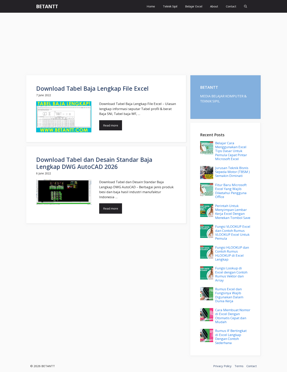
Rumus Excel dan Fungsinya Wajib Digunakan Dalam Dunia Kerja (229, 295)
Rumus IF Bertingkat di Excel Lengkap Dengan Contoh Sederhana (231, 336)
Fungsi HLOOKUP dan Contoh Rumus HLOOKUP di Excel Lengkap (232, 253)
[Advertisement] (143, 42)
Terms (238, 366)
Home (151, 6)
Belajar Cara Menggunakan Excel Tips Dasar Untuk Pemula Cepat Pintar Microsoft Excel (231, 151)
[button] (245, 6)
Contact (231, 6)
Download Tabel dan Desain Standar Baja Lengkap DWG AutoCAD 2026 (94, 163)
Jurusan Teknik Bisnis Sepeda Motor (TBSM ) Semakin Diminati (232, 172)
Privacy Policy (222, 366)
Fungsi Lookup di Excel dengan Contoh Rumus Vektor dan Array (231, 274)
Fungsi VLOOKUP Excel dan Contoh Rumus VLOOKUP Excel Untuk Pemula (232, 232)
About (214, 6)
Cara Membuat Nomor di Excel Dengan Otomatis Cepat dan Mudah (232, 316)
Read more (110, 125)
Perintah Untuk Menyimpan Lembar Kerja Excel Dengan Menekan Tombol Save (232, 211)
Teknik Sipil (170, 6)
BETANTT (47, 6)
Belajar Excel (193, 6)
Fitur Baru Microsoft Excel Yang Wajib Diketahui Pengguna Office (231, 191)
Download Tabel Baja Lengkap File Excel (92, 88)
